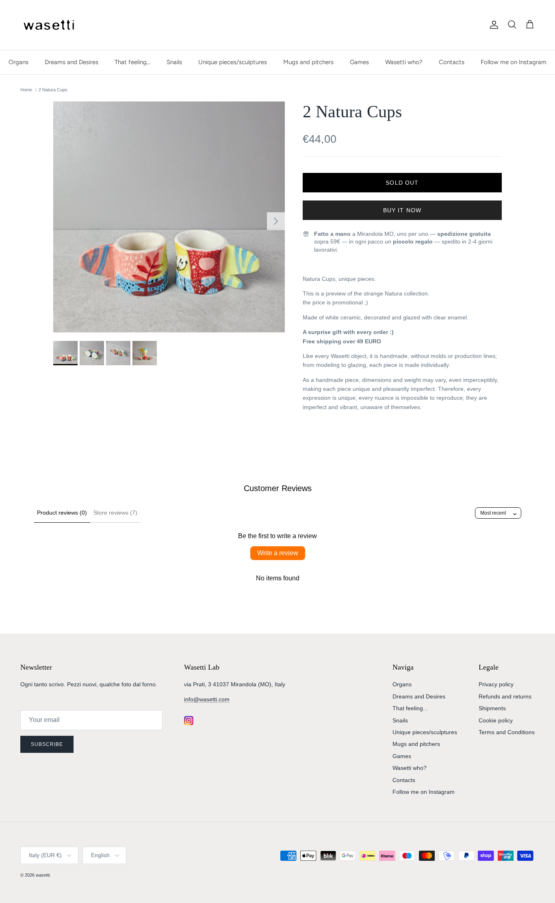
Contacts (451, 62)
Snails (174, 62)
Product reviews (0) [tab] (62, 512)
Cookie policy (496, 720)
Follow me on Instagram (513, 62)
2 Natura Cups (53, 89)
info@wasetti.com (207, 699)
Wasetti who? (404, 62)
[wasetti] (50, 25)
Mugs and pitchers (308, 62)
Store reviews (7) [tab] (115, 512)
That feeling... (132, 62)
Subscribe (47, 744)
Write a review (277, 553)
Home (26, 89)
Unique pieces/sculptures (232, 62)
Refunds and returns (505, 696)
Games (359, 62)
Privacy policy (496, 684)
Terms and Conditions (507, 732)
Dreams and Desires (71, 62)
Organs (18, 62)
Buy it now (402, 210)
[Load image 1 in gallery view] (169, 217)
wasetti (43, 875)
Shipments (492, 708)
